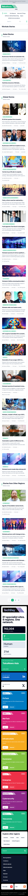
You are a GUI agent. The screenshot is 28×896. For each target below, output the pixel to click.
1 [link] (12, 600)
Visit (4, 707)
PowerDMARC (21, 894)
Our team (5, 877)
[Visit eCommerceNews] (10, 754)
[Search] (20, 21)
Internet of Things (21, 13)
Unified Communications (14, 18)
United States (7, 844)
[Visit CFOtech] (10, 693)
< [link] (9, 600)
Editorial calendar (7, 864)
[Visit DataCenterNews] (10, 734)
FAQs (4, 870)
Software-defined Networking (12, 15)
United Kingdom (16, 841)
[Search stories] (25, 851)
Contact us (5, 860)
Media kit (12, 707)
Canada (12, 837)
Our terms (5, 880)
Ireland (22, 837)
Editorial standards (7, 867)
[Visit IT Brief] (10, 774)
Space (21, 15)
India (17, 837)
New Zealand (7, 841)
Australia (6, 837)
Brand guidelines (7, 857)
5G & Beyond (13, 13)
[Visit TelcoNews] (10, 814)
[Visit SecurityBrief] (10, 793)
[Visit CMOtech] (10, 713)
